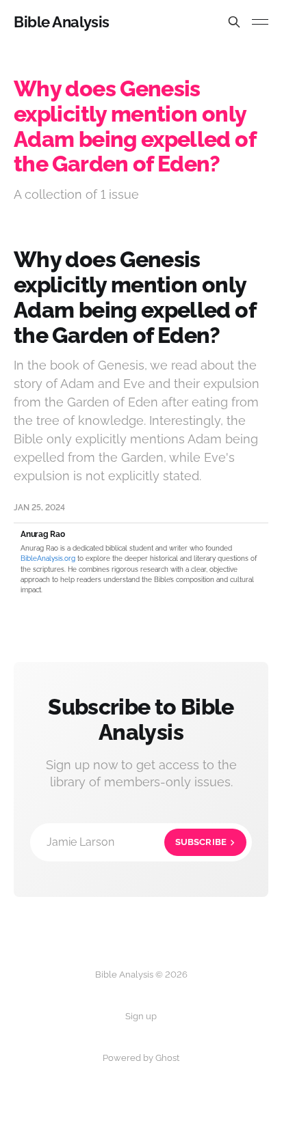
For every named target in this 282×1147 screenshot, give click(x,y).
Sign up (141, 1016)
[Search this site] (234, 22)
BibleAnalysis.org (48, 558)
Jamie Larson (137, 841)
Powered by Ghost (141, 1058)
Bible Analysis (62, 21)
